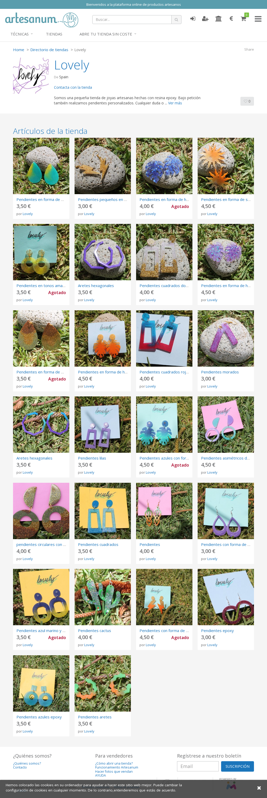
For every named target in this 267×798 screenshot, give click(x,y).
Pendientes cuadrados (98, 544)
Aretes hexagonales (96, 285)
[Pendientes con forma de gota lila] (226, 511)
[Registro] (205, 19)
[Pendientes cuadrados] (103, 511)
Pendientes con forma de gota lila (231, 544)
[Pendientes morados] (226, 338)
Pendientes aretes (95, 716)
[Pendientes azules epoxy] (41, 683)
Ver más (175, 102)
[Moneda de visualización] (231, 19)
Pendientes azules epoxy (39, 716)
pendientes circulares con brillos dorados (53, 544)
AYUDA (100, 775)
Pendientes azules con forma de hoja (172, 458)
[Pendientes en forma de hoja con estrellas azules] (164, 166)
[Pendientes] (164, 511)
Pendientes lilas (92, 458)
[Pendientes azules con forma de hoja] (164, 424)
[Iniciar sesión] (193, 19)
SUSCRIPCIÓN (238, 766)
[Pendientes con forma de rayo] (164, 597)
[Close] (259, 787)
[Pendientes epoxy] (226, 597)
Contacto (20, 767)
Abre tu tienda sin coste (106, 34)
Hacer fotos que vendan (114, 771)
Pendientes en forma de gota (42, 199)
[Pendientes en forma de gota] (41, 166)
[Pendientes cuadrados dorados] (164, 252)
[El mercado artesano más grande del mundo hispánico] (41, 19)
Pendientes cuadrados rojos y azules (172, 371)
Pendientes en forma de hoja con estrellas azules (183, 199)
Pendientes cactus (94, 630)
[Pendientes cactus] (103, 597)
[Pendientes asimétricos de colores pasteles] (226, 424)
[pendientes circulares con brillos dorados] (41, 511)
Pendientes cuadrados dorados (167, 285)
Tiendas (54, 34)
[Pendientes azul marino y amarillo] (41, 597)
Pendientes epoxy (217, 630)
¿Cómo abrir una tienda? (114, 763)
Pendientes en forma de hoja (227, 285)
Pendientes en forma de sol (226, 199)
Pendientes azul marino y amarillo (46, 630)
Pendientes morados (220, 371)
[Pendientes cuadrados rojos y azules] (164, 338)
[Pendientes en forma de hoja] (226, 252)
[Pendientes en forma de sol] (226, 166)
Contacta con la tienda (73, 87)
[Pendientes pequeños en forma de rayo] (103, 166)
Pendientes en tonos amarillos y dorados (53, 285)
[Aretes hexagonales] (103, 252)
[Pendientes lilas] (103, 424)
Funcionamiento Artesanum (116, 767)
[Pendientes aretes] (103, 683)
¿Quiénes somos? (27, 763)
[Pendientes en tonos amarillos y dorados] (41, 252)
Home (18, 49)
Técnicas (19, 34)
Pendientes (149, 544)
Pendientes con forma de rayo (166, 630)
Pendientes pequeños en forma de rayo (114, 199)
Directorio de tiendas (49, 49)
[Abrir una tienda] (218, 19)
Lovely (28, 213)
